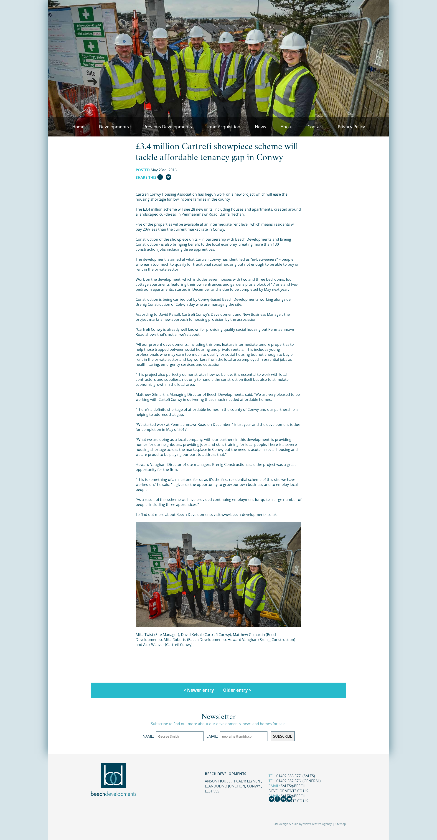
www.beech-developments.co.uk (249, 514)
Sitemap (340, 824)
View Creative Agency (317, 824)
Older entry (235, 690)
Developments (114, 127)
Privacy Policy (351, 127)
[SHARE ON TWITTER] (168, 178)
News (260, 127)
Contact (315, 127)
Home (78, 127)
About (287, 127)
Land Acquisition (223, 127)
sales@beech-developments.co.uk (288, 788)
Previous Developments (167, 127)
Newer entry (200, 690)
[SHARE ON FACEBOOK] (160, 178)
